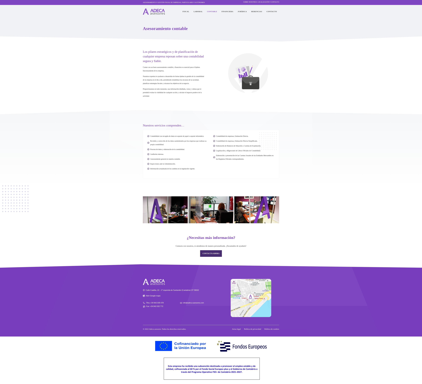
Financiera (227, 11)
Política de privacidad (252, 329)
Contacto (271, 11)
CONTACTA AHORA (211, 253)
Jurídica (242, 11)
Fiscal (186, 11)
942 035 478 (159, 303)
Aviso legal (236, 329)
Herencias (256, 11)
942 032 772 (158, 306)
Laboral (198, 11)
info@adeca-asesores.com (193, 303)
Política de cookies (271, 329)
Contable (212, 11)
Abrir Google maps (153, 296)
